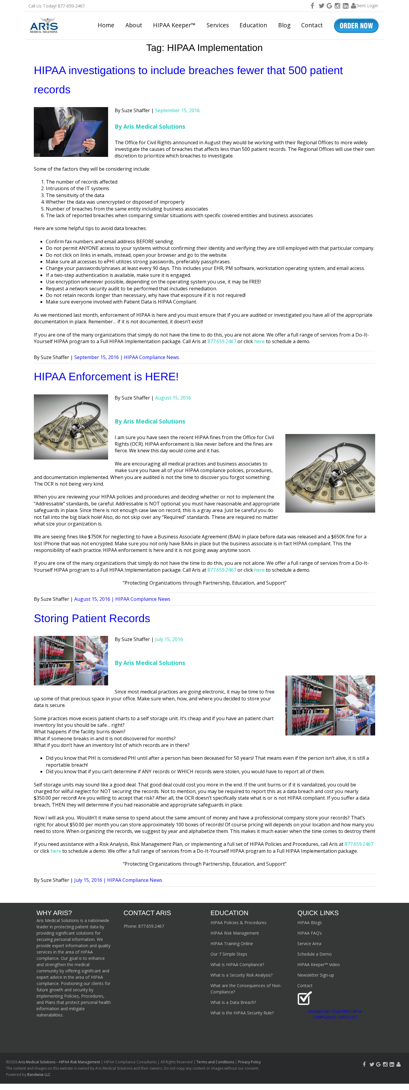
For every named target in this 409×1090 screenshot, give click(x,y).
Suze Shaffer (136, 110)
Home (106, 25)
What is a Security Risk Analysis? (241, 975)
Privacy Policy (249, 1062)
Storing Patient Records (92, 618)
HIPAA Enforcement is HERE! (106, 376)
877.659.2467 (151, 926)
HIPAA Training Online (231, 943)
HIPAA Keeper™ (174, 25)
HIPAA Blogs (309, 922)
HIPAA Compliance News (151, 357)
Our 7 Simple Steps (228, 954)
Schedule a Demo (314, 954)
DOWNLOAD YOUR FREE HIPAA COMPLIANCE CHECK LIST (335, 1014)
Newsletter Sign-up (315, 975)
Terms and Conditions (215, 1062)
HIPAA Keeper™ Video (318, 964)
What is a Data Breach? (233, 1002)
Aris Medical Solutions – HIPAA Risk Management (59, 1062)
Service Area (309, 943)
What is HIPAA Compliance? (237, 964)
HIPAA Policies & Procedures (238, 922)
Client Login (366, 5)
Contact (312, 25)
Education (253, 25)
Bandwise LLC (39, 1074)
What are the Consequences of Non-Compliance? (246, 989)
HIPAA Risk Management (234, 933)
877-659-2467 (71, 6)
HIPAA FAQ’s (309, 933)
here (259, 570)
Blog (284, 25)
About (133, 25)
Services (218, 25)
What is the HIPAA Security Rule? (242, 1013)
